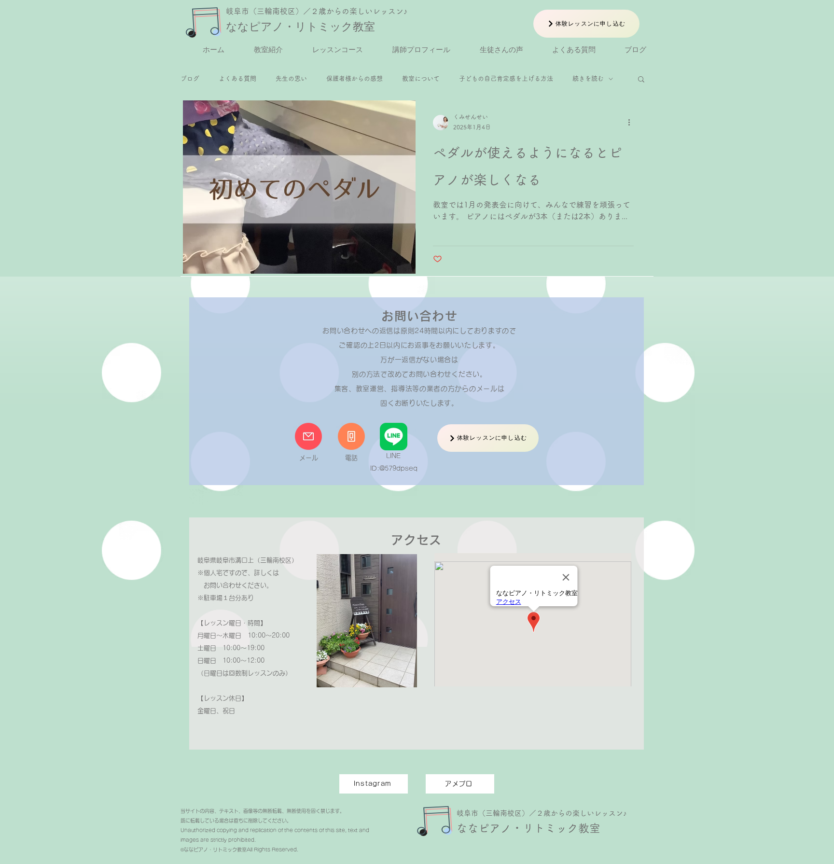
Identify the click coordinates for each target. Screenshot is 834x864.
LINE (393, 456)
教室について (421, 78)
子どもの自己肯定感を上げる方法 (506, 78)
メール (308, 458)
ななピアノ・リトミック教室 (300, 26)
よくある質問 (237, 78)
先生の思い (291, 78)
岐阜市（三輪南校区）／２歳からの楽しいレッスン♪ (316, 11)
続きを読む (588, 78)
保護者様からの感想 (354, 78)
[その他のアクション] (632, 122)
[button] (641, 80)
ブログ (190, 78)
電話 (351, 458)
